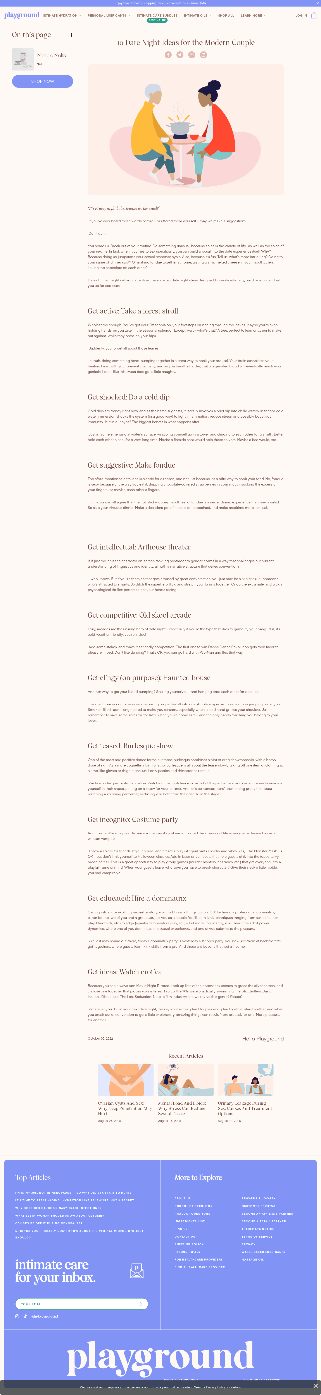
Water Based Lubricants (264, 1252)
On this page (31, 35)
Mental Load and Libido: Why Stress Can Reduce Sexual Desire (182, 1108)
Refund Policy (188, 1252)
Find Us (181, 1229)
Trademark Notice (258, 1229)
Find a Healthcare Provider (200, 1267)
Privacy (248, 1244)
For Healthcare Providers (199, 1259)
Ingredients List (190, 1221)
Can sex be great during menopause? (49, 1223)
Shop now (42, 81)
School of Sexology (193, 1206)
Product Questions (193, 1213)
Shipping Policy (189, 1244)
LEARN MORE (251, 15)
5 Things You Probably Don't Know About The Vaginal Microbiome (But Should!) (79, 1234)
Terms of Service (257, 1236)
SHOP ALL (226, 15)
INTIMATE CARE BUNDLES (157, 15)
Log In (301, 15)
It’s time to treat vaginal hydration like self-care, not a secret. (75, 1200)
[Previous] (88, 1097)
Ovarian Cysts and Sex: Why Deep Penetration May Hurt (125, 1108)
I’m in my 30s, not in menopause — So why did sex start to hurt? (73, 1192)
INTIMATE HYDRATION (60, 15)
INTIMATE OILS (196, 15)
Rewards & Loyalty (259, 1198)
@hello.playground (44, 1316)
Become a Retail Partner (264, 1221)
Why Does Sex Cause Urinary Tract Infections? (58, 1208)
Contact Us (185, 1236)
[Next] (283, 1097)
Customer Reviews (259, 1206)
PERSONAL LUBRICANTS (107, 15)
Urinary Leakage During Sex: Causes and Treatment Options (245, 1108)
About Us (183, 1198)
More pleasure (267, 1014)
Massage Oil (253, 1259)
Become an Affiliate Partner (267, 1213)
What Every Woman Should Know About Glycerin (60, 1215)
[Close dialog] (315, 1385)
